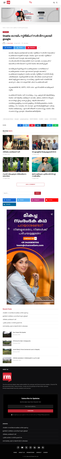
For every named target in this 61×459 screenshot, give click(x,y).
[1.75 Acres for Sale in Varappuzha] (7, 343)
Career (45, 452)
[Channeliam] (8, 2)
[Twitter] (4, 60)
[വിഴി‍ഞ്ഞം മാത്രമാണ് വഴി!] (16, 142)
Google (16, 119)
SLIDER (41, 119)
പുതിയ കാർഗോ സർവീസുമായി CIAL (12, 323)
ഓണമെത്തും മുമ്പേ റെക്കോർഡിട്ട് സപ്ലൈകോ (15, 326)
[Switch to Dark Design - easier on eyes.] (57, 2)
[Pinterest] (4, 67)
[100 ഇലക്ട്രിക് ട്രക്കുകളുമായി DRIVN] (45, 142)
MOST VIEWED (33, 119)
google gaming (24, 119)
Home (4, 27)
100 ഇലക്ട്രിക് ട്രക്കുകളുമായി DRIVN (44, 152)
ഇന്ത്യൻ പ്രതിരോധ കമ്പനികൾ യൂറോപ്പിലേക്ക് (15, 316)
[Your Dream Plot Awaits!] (7, 334)
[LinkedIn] (4, 64)
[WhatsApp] (4, 78)
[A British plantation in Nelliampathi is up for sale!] (7, 360)
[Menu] (4, 2)
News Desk (10, 43)
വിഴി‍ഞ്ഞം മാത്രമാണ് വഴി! (11, 152)
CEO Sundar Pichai (8, 119)
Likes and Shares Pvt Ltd (32, 456)
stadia (46, 119)
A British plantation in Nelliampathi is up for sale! (26, 358)
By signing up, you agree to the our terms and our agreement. (31, 414)
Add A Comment (30, 184)
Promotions (30, 452)
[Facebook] (4, 57)
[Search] (54, 2)
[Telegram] (4, 74)
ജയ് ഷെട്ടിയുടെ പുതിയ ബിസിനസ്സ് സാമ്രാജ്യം (43, 175)
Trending (5, 32)
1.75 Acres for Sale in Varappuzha (21, 341)
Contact (38, 452)
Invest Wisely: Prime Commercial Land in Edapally (26, 349)
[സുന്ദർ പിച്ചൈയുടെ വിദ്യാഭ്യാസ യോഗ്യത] (16, 164)
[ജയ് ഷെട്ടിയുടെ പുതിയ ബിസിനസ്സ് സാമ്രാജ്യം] (45, 164)
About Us (22, 452)
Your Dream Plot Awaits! (19, 332)
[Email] (4, 71)
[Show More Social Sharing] (38, 47)
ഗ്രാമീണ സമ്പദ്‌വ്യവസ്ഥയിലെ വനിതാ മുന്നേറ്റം (15, 313)
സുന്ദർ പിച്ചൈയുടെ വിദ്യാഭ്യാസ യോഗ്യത (14, 175)
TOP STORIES (53, 119)
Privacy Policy (41, 414)
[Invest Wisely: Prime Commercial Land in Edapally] (7, 352)
